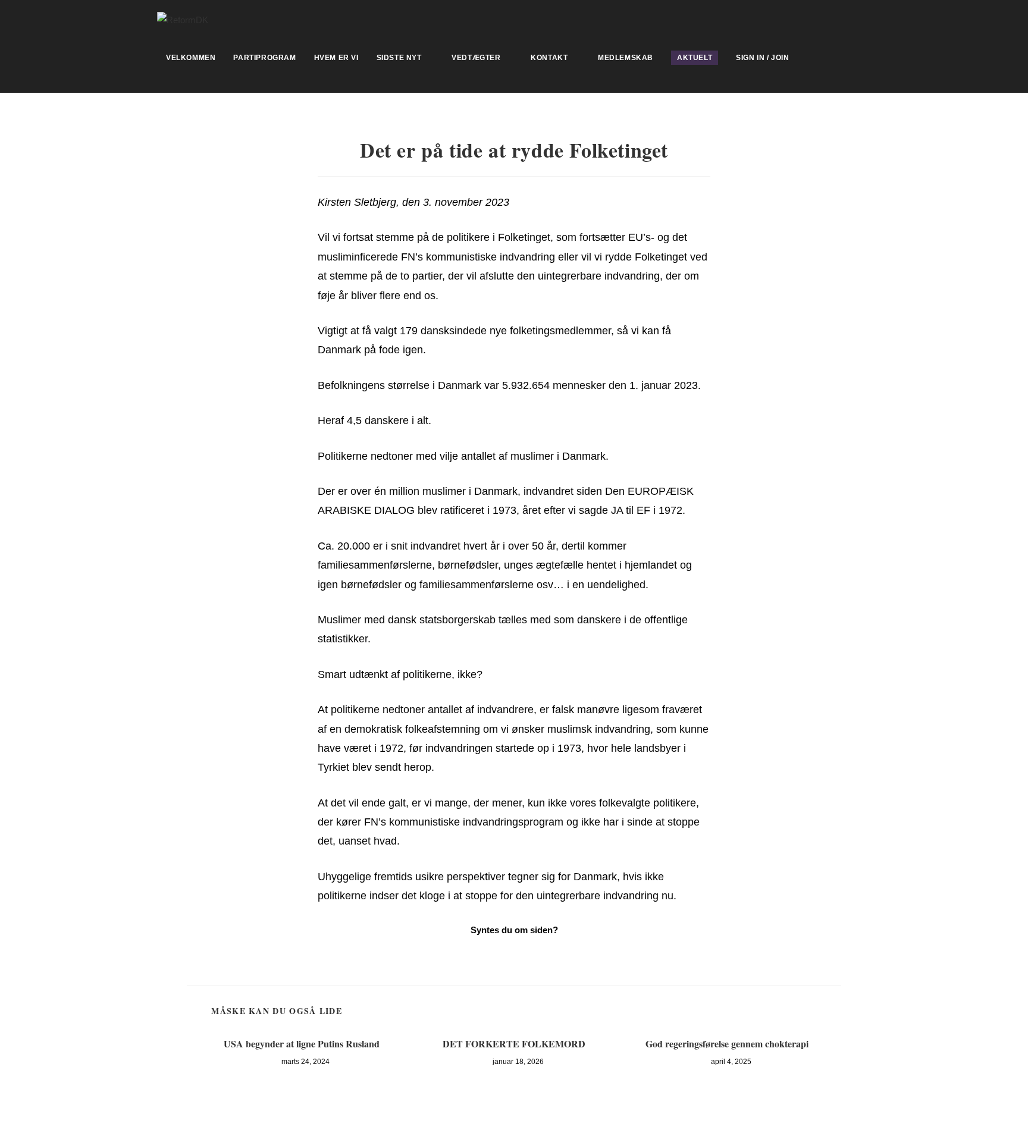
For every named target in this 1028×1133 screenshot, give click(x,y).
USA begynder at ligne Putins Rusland (302, 1043)
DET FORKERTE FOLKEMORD (514, 1043)
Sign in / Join (762, 58)
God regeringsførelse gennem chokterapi (726, 1043)
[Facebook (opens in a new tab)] (866, 18)
